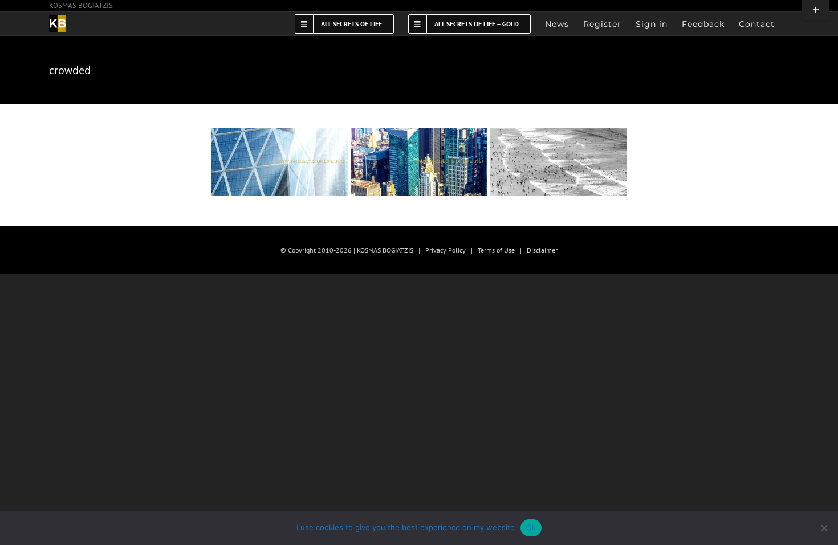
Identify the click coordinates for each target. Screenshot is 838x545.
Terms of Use (496, 250)
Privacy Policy (445, 250)
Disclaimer (542, 250)
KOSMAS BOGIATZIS (81, 5)
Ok (531, 527)
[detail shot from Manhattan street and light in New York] (279, 162)
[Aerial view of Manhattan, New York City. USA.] (419, 162)
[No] (823, 528)
